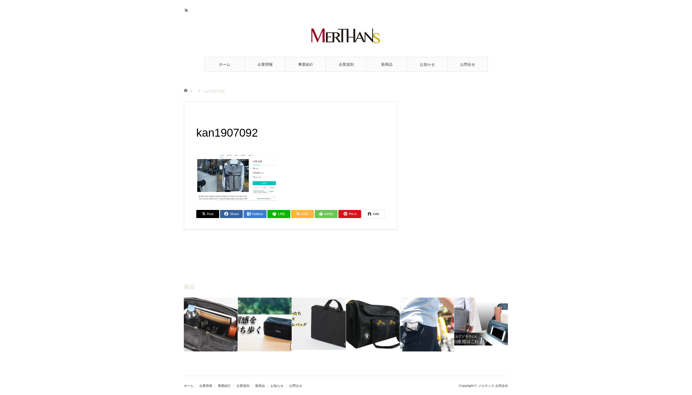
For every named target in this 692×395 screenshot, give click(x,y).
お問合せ (467, 64)
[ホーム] (185, 90)
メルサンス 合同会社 (493, 386)
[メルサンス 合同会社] (346, 36)
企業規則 (346, 64)
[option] (211, 324)
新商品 (386, 64)
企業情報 (265, 64)
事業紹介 (305, 64)
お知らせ (427, 64)
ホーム (224, 64)
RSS (187, 9)
